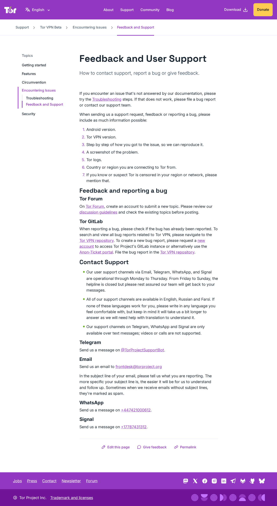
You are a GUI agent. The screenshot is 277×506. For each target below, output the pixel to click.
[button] (115, 447)
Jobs (17, 481)
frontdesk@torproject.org (139, 366)
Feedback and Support (44, 104)
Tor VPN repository (96, 240)
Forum (92, 481)
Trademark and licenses (71, 497)
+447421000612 (136, 410)
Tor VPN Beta (50, 27)
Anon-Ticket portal (96, 252)
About (108, 10)
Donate (263, 9)
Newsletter (71, 481)
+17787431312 (134, 427)
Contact (49, 481)
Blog (170, 10)
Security (28, 114)
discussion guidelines (98, 212)
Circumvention (34, 82)
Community (149, 10)
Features (29, 73)
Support (127, 10)
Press (32, 481)
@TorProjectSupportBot (142, 350)
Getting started (34, 65)
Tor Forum (95, 206)
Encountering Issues (90, 27)
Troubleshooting (39, 98)
